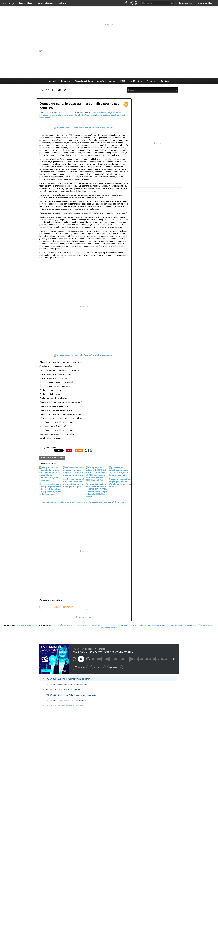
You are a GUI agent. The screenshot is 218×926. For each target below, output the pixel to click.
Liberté (74, 115)
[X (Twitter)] (131, 3)
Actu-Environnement (106, 81)
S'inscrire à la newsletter (52, 457)
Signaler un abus (120, 625)
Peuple (99, 115)
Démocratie (105, 113)
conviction (95, 113)
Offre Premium (176, 625)
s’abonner (82, 668)
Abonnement (104, 87)
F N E (122, 81)
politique (106, 115)
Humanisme (116, 113)
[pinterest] (136, 3)
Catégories (151, 81)
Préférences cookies (108, 628)
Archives (165, 81)
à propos (117, 668)
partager (100, 668)
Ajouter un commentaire (64, 607)
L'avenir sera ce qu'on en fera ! (112, 51)
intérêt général (64, 115)
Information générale (48, 115)
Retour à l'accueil (84, 617)
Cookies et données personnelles (199, 625)
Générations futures (84, 81)
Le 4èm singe (136, 81)
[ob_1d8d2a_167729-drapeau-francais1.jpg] (84, 128)
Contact (118, 87)
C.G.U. (133, 625)
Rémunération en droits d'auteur (153, 625)
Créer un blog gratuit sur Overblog (73, 625)
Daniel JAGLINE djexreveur (25, 625)
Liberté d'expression (86, 115)
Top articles (95, 625)
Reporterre (65, 81)
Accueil (52, 81)
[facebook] (126, 3)
